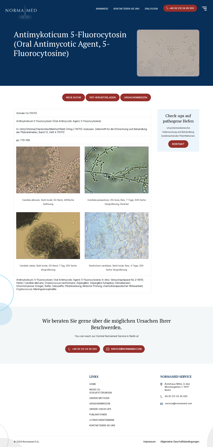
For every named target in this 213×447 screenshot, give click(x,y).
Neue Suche (73, 97)
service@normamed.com (126, 349)
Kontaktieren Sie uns (126, 8)
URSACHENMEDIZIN (135, 97)
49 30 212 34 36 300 (176, 396)
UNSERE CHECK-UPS (100, 409)
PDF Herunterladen (103, 97)
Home (92, 384)
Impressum (149, 441)
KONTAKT (178, 144)
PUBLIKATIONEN (98, 414)
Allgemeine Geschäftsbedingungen (179, 441)
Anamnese (102, 8)
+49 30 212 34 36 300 (181, 8)
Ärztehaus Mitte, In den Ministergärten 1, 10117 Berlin (177, 387)
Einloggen (151, 8)
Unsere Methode (99, 398)
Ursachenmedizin (99, 403)
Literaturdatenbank (101, 420)
